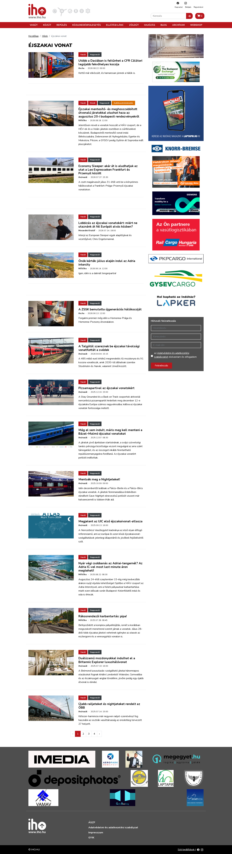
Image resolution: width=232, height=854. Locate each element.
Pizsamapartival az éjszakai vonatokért (106, 388)
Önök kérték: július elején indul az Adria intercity (106, 263)
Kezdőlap (33, 36)
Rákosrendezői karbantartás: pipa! (102, 616)
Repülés (62, 24)
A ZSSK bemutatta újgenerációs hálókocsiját (110, 309)
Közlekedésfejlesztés (86, 24)
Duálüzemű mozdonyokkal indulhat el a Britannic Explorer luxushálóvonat (106, 660)
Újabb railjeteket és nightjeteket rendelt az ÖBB (109, 706)
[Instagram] (184, 3)
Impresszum (95, 832)
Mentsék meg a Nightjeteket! (99, 479)
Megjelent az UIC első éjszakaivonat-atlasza (110, 521)
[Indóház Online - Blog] (76, 11)
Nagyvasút (95, 54)
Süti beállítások (186, 849)
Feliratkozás (161, 365)
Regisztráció (198, 7)
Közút (47, 24)
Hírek (45, 36)
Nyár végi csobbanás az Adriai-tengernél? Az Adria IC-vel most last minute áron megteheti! (110, 567)
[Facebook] (177, 3)
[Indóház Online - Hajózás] (87, 11)
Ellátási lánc (115, 24)
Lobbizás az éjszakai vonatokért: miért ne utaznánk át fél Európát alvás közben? (107, 225)
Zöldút (134, 24)
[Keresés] (189, 16)
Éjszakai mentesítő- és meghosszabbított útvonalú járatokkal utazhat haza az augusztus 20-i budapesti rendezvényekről (108, 112)
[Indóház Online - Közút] (70, 11)
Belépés (188, 7)
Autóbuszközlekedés (123, 103)
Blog (164, 24)
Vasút (34, 24)
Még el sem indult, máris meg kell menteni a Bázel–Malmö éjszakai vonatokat (110, 432)
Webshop (196, 24)
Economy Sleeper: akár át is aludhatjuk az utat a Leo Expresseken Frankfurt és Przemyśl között (108, 169)
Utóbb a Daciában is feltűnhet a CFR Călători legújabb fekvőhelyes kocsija (110, 62)
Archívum (178, 24)
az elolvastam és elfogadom (175, 355)
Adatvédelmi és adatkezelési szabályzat (113, 827)
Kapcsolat (179, 7)
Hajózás (149, 24)
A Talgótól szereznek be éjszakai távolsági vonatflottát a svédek (109, 348)
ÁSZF (91, 822)
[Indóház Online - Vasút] (55, 11)
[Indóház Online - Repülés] (62, 11)
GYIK (91, 837)
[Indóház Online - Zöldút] (82, 11)
